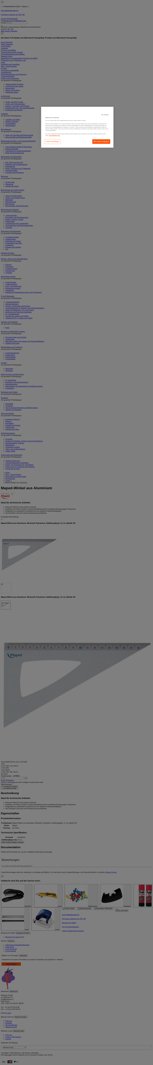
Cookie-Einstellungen (52, 141)
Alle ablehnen (105, 114)
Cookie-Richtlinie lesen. (54, 135)
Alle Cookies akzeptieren (101, 141)
